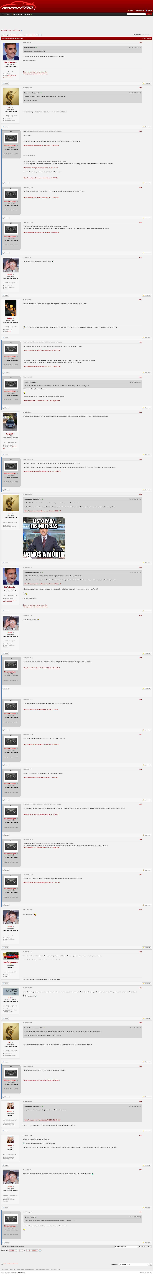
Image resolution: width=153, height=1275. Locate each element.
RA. (9, 107)
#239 (140, 1169)
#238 (140, 1135)
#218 (140, 342)
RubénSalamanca (11, 962)
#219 (140, 377)
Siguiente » (34, 35)
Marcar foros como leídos (42, 1269)
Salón (9, 30)
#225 (140, 657)
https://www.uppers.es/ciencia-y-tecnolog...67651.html (41, 145)
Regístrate (27, 14)
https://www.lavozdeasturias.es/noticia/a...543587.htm (41, 178)
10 (29, 35)
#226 (140, 699)
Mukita (9, 318)
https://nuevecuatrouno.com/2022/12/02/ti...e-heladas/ (41, 744)
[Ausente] (10, 964)
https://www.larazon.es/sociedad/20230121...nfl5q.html (41, 847)
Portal (131, 10)
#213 (140, 131)
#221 (140, 459)
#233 (140, 951)
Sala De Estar (17, 30)
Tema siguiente (18, 1246)
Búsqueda (140, 10)
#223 (140, 567)
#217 (140, 299)
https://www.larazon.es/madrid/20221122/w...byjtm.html (42, 400)
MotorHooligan (10, 145)
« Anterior (11, 35)
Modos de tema (146, 38)
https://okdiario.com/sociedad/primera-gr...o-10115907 (41, 814)
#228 (140, 769)
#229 (140, 804)
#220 (140, 412)
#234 (140, 987)
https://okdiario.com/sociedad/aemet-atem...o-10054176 (42, 471)
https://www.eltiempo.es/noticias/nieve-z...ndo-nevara (41, 168)
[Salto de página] (40, 35)
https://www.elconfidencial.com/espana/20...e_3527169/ (42, 350)
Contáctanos (4, 1269)
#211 (140, 42)
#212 (140, 87)
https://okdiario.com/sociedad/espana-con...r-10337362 (42, 882)
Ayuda (150, 10)
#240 (140, 1212)
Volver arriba (20, 1269)
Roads (9, 1111)
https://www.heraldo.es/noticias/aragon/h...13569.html (41, 197)
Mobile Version (29, 1269)
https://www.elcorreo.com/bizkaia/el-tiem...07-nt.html (41, 777)
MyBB (8, 1272)
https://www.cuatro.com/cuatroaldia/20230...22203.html (42, 1080)
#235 (140, 1022)
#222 (140, 494)
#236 (140, 1066)
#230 (140, 839)
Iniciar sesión (17, 14)
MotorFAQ (4, 30)
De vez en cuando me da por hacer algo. (35, 72)
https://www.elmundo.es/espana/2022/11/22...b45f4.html (42, 366)
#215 (140, 222)
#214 (140, 187)
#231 (140, 874)
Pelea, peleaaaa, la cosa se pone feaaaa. (35, 74)
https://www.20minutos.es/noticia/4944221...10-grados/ (42, 668)
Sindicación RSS (55, 1269)
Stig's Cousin (9, 62)
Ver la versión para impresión (11, 1263)
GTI (9, 997)
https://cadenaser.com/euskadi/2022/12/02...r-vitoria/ (41, 709)
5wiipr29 (9, 434)
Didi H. (9, 274)
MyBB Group (21, 1272)
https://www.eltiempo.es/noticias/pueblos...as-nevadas (41, 232)
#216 (140, 257)
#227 (140, 734)
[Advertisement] (76, 24)
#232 (140, 909)
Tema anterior (7, 1246)
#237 (140, 1101)
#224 (140, 615)
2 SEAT (9, 331)
